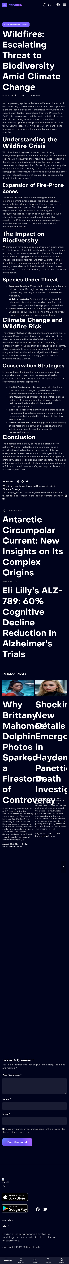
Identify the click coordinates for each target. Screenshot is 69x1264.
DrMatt (5, 95)
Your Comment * (12, 1075)
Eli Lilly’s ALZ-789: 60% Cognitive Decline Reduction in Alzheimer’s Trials (32, 622)
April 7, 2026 (17, 95)
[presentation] (5, 867)
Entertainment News (16, 24)
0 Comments (34, 95)
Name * (6, 1099)
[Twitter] (45, 1209)
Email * (6, 1114)
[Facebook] (38, 1209)
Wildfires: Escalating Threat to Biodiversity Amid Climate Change (31, 60)
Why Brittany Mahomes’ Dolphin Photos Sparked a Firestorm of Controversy (29, 752)
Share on (7, 481)
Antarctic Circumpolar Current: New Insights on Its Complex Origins (32, 546)
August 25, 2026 (10, 844)
